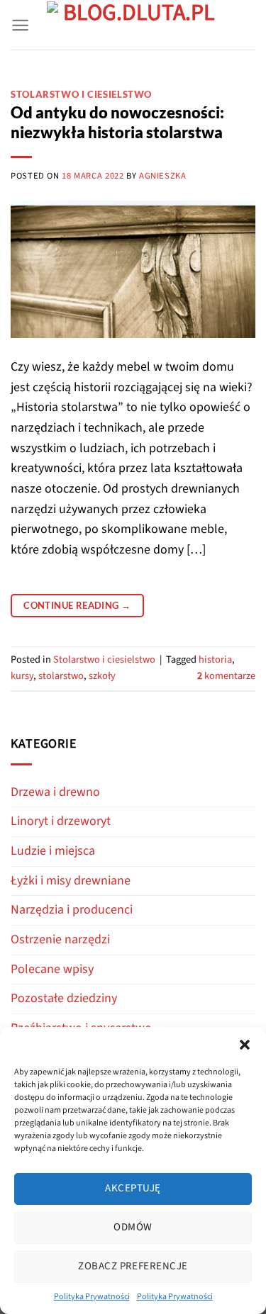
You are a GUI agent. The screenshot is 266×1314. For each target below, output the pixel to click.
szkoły (102, 675)
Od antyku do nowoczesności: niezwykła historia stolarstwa (117, 122)
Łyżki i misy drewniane (71, 880)
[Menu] (20, 25)
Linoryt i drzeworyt (61, 821)
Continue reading (77, 605)
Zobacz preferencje (132, 1266)
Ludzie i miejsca (53, 851)
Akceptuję (132, 1188)
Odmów (132, 1227)
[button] (245, 1045)
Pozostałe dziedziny (64, 998)
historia (215, 659)
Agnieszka (163, 175)
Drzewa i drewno (55, 792)
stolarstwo (61, 675)
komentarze (226, 675)
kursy (22, 675)
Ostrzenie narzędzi (60, 939)
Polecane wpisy (52, 969)
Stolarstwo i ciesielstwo (81, 94)
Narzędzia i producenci (72, 910)
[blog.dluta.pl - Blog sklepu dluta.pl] (133, 25)
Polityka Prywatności (92, 1297)
